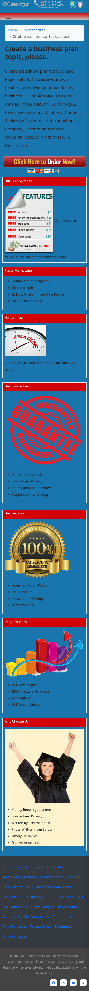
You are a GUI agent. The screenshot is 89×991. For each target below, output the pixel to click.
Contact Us (55, 867)
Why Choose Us (14, 926)
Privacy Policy (68, 907)
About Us (9, 867)
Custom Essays (32, 867)
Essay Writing (13, 887)
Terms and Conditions (19, 877)
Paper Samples (43, 907)
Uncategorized (34, 30)
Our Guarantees (60, 897)
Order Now (35, 897)
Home (13, 30)
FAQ (30, 887)
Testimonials (62, 916)
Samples (73, 877)
